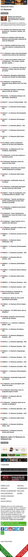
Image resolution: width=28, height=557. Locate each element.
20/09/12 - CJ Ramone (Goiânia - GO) (14, 413)
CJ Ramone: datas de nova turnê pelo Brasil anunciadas (13, 298)
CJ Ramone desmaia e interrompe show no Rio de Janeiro (13, 90)
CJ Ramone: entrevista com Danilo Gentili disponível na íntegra (13, 168)
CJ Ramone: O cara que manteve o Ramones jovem (13, 156)
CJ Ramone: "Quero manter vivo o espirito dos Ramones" (13, 222)
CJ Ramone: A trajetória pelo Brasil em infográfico (13, 207)
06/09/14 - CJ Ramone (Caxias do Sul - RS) (14, 234)
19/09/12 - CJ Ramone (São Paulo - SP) (13, 418)
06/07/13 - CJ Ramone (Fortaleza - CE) (13, 330)
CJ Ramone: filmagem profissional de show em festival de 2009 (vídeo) (14, 76)
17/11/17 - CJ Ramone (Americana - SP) (13, 131)
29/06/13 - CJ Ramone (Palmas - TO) (14, 357)
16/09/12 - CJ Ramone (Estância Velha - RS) (12, 425)
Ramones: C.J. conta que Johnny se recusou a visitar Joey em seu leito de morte (14, 69)
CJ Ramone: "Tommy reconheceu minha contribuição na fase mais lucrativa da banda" (13, 200)
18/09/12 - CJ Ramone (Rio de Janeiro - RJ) (12, 397)
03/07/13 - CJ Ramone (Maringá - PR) (14, 341)
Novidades (4, 13)
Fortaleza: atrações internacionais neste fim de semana (13, 317)
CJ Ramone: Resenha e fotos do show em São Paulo (13, 162)
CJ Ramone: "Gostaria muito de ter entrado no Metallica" (13, 403)
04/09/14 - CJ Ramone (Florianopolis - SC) (14, 247)
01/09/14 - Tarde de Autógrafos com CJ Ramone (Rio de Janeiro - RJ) (14, 193)
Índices (11, 6)
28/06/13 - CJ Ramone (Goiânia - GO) (14, 362)
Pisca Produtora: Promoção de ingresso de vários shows (12, 292)
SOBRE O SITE (5, 485)
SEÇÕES (19, 493)
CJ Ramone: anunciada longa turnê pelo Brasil (14, 378)
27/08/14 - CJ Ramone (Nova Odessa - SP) (14, 270)
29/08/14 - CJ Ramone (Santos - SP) (14, 287)
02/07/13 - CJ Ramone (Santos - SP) (14, 346)
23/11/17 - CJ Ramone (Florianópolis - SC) (14, 113)
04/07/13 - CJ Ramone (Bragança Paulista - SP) (13, 336)
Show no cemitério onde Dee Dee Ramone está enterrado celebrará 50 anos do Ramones (14, 39)
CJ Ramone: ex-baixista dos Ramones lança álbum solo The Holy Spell (14, 83)
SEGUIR (3, 498)
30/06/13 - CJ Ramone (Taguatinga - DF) (14, 351)
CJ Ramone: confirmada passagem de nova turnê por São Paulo (13, 187)
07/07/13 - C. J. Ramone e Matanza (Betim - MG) (13, 323)
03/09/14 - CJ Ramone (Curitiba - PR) (14, 252)
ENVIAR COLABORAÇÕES (8, 490)
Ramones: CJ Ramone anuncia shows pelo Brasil (12, 431)
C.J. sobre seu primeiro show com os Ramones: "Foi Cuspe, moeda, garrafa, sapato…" (13, 61)
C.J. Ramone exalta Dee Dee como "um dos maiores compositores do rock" (13, 47)
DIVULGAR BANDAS (7, 493)
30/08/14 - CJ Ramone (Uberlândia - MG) (13, 264)
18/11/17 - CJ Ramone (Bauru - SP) (13, 125)
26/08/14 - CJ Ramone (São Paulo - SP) (13, 276)
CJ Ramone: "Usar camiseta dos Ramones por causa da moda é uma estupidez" (14, 215)
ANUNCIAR (4, 488)
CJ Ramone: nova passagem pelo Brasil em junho (13, 384)
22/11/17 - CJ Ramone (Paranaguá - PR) (13, 120)
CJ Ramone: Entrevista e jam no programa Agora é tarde (12, 390)
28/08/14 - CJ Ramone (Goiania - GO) (14, 282)
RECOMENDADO (22, 488)
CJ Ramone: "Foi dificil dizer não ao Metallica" (14, 311)
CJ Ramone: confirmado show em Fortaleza (13, 181)
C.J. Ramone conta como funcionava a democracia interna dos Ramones (14, 54)
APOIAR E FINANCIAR (7, 496)
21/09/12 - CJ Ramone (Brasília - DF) (14, 409)
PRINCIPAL (20, 485)
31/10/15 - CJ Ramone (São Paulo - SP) (13, 174)
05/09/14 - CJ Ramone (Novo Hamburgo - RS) (11, 240)
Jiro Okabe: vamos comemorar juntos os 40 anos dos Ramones (12, 143)
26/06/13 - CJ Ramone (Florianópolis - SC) (14, 372)
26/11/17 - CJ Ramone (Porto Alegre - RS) (14, 107)
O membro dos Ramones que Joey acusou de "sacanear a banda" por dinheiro (13, 31)
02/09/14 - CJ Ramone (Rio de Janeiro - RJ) (12, 258)
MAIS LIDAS (20, 490)
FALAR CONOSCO (6, 501)
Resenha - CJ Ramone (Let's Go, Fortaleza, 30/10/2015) (13, 149)
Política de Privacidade (16, 519)
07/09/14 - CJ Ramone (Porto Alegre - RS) (14, 305)
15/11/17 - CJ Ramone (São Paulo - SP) (13, 137)
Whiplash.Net (5, 6)
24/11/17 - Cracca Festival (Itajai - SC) (14, 102)
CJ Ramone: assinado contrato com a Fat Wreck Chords (14, 228)
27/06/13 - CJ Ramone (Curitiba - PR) (14, 366)
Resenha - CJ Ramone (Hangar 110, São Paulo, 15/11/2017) (14, 96)
